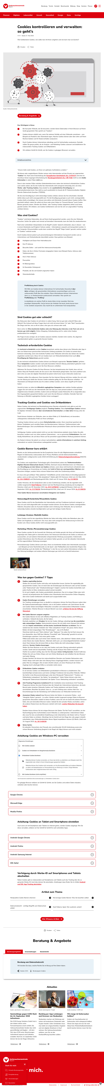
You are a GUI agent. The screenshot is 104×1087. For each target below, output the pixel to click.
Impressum (63, 1085)
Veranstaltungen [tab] (30, 952)
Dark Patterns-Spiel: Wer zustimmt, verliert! (67, 907)
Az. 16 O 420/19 (40, 721)
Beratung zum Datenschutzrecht (30, 962)
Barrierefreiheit (75, 1085)
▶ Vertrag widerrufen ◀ (91, 1085)
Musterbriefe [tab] (44, 952)
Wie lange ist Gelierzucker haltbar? (78, 1015)
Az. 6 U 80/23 (73, 479)
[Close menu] (25, 1064)
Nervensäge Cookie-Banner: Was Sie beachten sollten (71, 898)
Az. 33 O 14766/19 (51, 487)
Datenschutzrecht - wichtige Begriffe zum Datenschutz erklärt (28, 907)
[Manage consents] (100, 1083)
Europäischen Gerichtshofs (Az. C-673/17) (61, 176)
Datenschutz (52, 1085)
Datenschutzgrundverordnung (69, 457)
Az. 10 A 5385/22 (23, 479)
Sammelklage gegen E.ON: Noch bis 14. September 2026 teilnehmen (23, 1016)
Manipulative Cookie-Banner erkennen (22, 898)
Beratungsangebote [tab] (14, 952)
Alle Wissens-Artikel (50, 919)
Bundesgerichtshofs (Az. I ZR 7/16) (60, 178)
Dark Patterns (36, 485)
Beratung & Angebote (28, 116)
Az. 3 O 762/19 (34, 489)
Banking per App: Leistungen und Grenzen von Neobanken (51, 1015)
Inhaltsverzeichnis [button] (24, 160)
